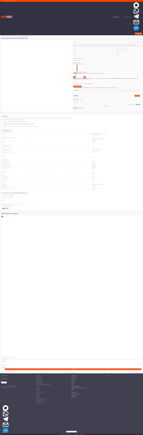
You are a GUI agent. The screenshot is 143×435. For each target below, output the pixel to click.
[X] (3, 208)
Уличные (37, 396)
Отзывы (73, 389)
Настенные (38, 390)
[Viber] (7, 208)
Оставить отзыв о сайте (75, 386)
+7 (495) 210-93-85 (116, 16)
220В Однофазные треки (40, 383)
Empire (82, 58)
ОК (75, 431)
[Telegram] (5, 208)
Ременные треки (38, 380)
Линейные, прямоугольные (14, 36)
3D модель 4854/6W (96, 134)
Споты (37, 386)
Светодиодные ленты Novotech (41, 399)
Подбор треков (74, 375)
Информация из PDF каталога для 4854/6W (99, 133)
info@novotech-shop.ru (115, 17)
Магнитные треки (39, 377)
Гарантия (73, 381)
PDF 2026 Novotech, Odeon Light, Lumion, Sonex (79, 387)
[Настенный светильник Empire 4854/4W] (77, 101)
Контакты (73, 380)
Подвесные (38, 389)
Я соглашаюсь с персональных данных (83, 83)
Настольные (38, 393)
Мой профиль (74, 395)
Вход (125, 16)
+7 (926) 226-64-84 (4, 378)
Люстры (37, 387)
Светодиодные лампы (39, 398)
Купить (138, 95)
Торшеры (37, 395)
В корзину (73, 369)
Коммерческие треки (39, 375)
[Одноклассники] (4, 208)
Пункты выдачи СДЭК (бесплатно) (78, 107)
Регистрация (128, 16)
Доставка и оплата (75, 377)
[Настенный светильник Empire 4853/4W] (83, 101)
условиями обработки (82, 83)
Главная (2, 36)
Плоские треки (38, 378)
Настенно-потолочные (7, 36)
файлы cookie (72, 431)
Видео (73, 384)
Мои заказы (73, 392)
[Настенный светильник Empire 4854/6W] (74, 101)
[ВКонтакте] (2, 208)
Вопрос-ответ (74, 378)
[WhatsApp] (6, 208)
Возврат (73, 383)
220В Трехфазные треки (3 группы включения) (43, 384)
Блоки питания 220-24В (40, 401)
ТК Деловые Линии (75, 108)
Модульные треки (39, 381)
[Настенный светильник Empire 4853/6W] (80, 101)
